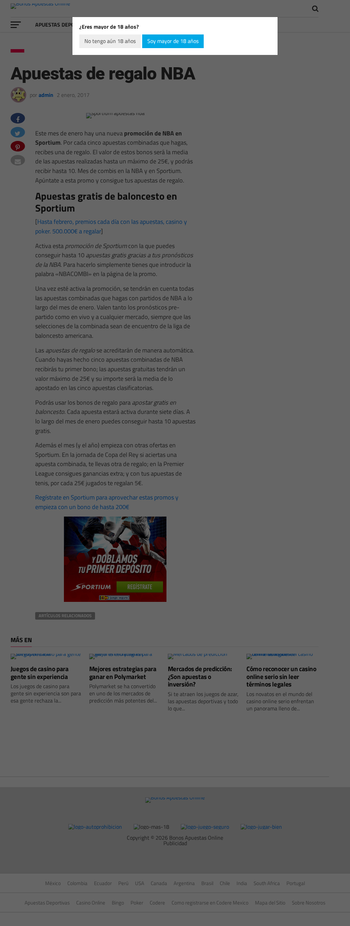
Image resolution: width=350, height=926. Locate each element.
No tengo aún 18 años (110, 41)
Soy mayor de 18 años (173, 41)
